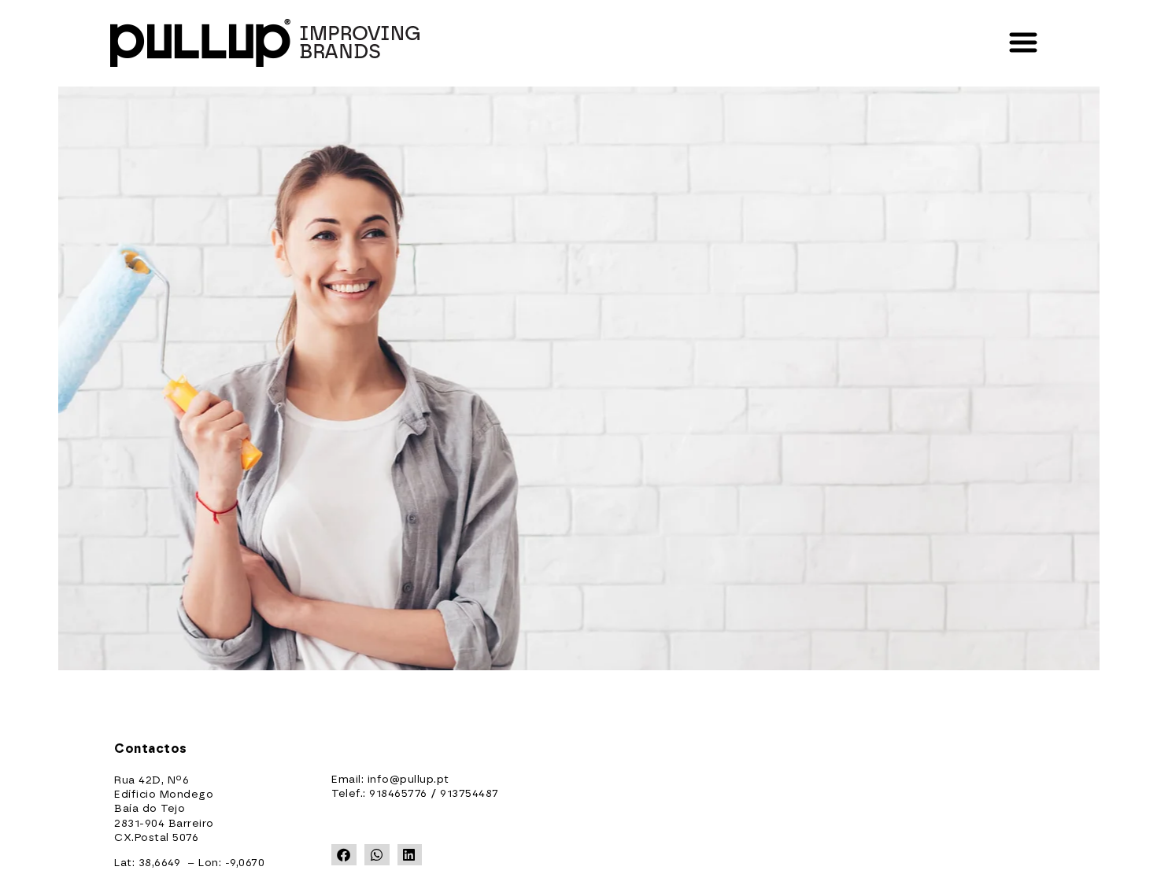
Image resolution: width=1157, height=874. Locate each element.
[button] (344, 854)
